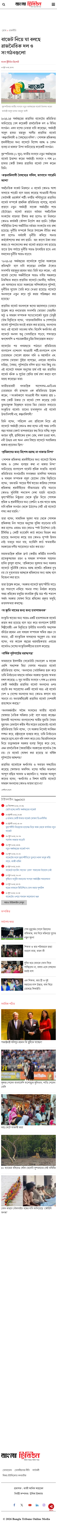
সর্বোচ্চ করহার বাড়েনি (15, 839)
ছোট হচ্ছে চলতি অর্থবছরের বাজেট (21, 809)
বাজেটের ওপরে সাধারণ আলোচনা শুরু (22, 896)
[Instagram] (44, 1505)
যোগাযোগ (7, 1470)
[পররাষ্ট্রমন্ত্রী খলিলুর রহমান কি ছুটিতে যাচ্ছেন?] (28, 1028)
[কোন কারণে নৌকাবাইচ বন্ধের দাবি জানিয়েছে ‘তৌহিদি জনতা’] (28, 1195)
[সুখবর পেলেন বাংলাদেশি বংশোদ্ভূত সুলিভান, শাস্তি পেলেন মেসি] (28, 1071)
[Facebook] (14, 1505)
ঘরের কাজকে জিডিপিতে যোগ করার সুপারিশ (25, 887)
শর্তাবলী (35, 1470)
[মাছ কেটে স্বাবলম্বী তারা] (28, 1113)
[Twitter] (22, 1505)
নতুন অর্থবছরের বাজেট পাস (17, 848)
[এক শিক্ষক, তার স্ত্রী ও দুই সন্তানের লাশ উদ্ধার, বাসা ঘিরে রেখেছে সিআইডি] (28, 986)
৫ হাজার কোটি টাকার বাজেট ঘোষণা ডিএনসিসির (26, 818)
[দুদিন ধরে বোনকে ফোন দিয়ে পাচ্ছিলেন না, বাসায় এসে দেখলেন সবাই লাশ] (28, 968)
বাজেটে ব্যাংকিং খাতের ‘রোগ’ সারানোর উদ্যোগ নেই (28, 870)
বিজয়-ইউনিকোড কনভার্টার (14, 1475)
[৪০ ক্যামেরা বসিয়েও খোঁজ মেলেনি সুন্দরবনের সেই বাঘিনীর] (28, 1154)
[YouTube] (30, 1505)
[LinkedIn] (37, 1505)
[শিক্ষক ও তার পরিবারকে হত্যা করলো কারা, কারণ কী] (28, 952)
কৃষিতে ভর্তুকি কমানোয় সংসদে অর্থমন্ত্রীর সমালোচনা (28, 879)
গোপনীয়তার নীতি (22, 1470)
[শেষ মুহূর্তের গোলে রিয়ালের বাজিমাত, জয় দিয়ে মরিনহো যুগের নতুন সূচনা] (28, 935)
